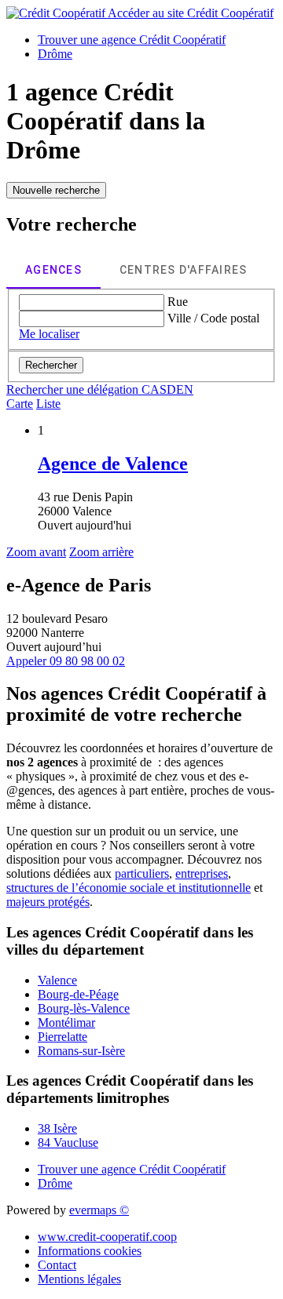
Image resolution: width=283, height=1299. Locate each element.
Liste (48, 403)
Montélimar (66, 1022)
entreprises (201, 873)
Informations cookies (90, 1250)
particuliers (142, 873)
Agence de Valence (113, 463)
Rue (177, 301)
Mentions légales (79, 1279)
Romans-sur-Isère (81, 1050)
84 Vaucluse (68, 1142)
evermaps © (99, 1210)
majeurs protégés (48, 901)
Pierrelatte (62, 1036)
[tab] (53, 270)
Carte (19, 403)
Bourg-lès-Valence (84, 1008)
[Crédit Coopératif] (57, 13)
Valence (57, 980)
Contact (57, 1265)
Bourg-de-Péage (78, 994)
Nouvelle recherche (56, 190)
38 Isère (57, 1128)
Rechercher (51, 365)
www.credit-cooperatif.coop (107, 1236)
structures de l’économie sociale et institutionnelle (128, 887)
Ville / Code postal (213, 318)
